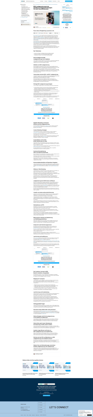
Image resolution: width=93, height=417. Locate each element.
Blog (34, 4)
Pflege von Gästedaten (41, 37)
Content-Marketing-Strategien (40, 130)
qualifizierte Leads (41, 239)
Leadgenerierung (47, 125)
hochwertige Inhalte (36, 132)
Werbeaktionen (55, 165)
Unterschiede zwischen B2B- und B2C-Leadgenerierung (45, 74)
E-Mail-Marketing (38, 165)
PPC (34, 166)
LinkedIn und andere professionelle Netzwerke (43, 192)
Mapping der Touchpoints (39, 278)
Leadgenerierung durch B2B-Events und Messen (44, 180)
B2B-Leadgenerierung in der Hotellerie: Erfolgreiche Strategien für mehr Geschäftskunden (46, 4)
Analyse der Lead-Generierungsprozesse (42, 224)
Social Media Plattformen (52, 312)
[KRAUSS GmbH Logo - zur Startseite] (23, 1)
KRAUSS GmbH (23, 404)
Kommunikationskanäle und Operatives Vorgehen (45, 162)
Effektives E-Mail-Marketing (39, 169)
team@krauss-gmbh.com (26, 410)
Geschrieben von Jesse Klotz (39, 353)
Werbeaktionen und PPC (38, 205)
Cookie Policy (81, 413)
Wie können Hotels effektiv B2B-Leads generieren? (44, 309)
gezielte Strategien (37, 126)
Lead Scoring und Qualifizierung (40, 236)
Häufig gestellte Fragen (39, 303)
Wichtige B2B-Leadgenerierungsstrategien (42, 84)
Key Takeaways (37, 51)
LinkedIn (50, 165)
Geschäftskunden (43, 313)
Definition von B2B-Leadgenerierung (41, 64)
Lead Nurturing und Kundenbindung (41, 292)
